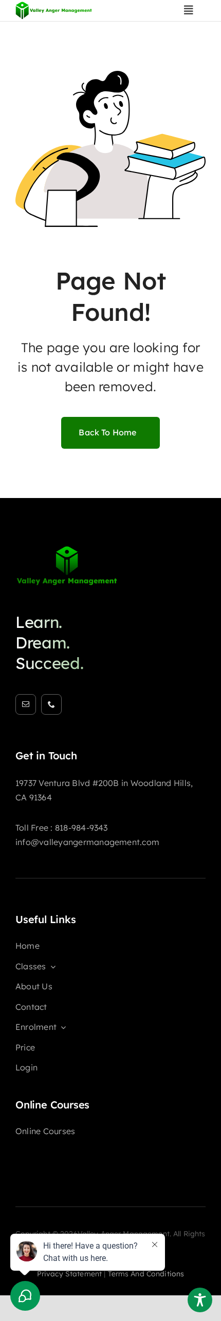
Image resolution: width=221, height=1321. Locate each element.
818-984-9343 (81, 827)
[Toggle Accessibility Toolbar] (200, 1300)
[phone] (51, 704)
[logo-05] (66, 549)
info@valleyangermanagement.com (87, 842)
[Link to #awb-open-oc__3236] (188, 10)
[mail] (25, 704)
